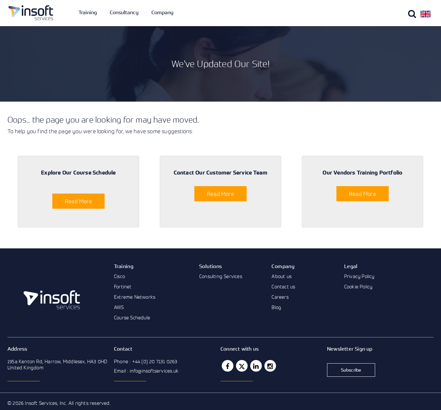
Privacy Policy (359, 276)
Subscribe (351, 370)
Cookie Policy (358, 286)
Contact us (283, 286)
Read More (78, 201)
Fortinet (123, 286)
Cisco (119, 276)
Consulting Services (220, 276)
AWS (119, 307)
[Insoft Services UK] (30, 13)
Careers (280, 297)
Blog (276, 307)
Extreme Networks (134, 297)
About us (282, 276)
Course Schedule (132, 317)
